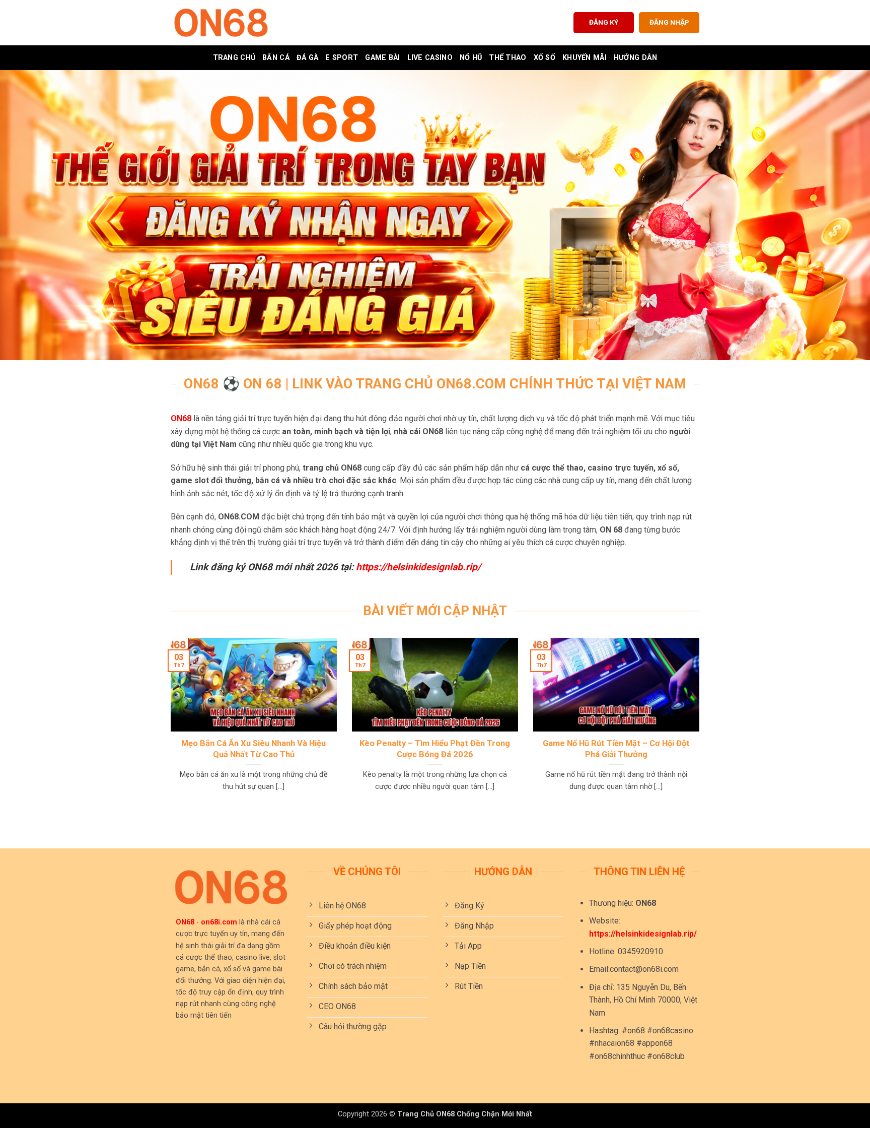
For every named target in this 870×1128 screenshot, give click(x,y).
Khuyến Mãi (584, 57)
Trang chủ (234, 57)
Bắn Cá (275, 57)
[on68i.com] (221, 22)
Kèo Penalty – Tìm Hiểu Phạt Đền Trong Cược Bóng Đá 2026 (434, 749)
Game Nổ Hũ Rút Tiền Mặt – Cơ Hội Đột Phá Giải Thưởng (616, 749)
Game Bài (382, 57)
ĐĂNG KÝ (603, 22)
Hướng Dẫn (636, 57)
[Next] (701, 727)
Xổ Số (544, 57)
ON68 (181, 418)
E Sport (341, 57)
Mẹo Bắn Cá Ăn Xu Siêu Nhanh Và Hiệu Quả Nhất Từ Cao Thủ (253, 749)
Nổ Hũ (471, 57)
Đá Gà (307, 57)
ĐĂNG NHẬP (669, 22)
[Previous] (168, 727)
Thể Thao (507, 57)
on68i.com (219, 922)
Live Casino (430, 57)
